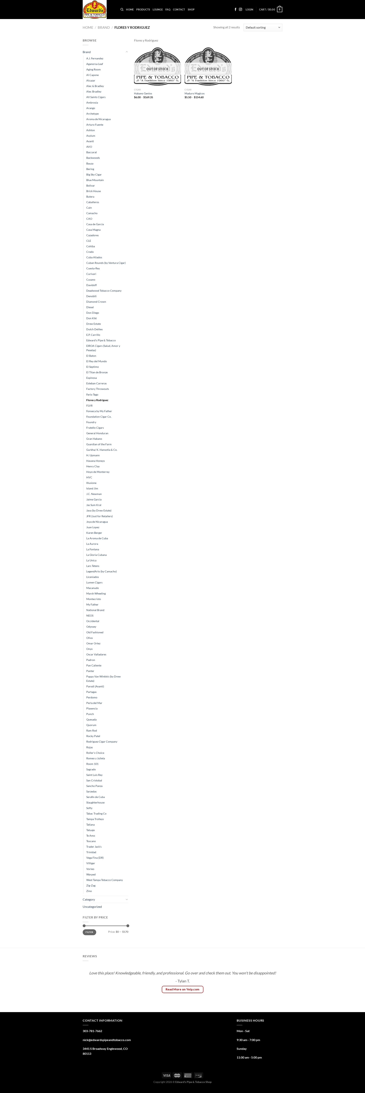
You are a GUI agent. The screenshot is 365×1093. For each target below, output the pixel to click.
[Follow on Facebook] (235, 9)
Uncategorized (92, 906)
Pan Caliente (93, 665)
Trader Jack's (94, 846)
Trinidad (91, 852)
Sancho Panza (94, 785)
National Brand (95, 610)
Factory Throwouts (97, 388)
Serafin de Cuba (95, 797)
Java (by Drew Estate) (98, 510)
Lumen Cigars (94, 582)
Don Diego (92, 312)
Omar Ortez (93, 643)
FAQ (167, 9)
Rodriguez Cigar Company (101, 741)
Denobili (91, 296)
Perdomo (91, 697)
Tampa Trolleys (95, 819)
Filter (89, 932)
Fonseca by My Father (99, 411)
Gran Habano (94, 438)
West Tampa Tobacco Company (104, 880)
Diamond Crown (96, 301)
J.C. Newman (94, 493)
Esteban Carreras (96, 383)
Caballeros (92, 202)
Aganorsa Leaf (94, 63)
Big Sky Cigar (94, 174)
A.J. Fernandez (94, 58)
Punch (90, 714)
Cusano (90, 279)
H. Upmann (93, 455)
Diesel (90, 307)
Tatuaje (90, 830)
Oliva (89, 637)
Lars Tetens (92, 565)
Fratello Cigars (95, 427)
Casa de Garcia (95, 224)
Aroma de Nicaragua (98, 119)
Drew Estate (93, 323)
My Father (92, 604)
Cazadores (92, 235)
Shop (191, 9)
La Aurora (92, 543)
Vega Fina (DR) (95, 857)
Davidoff (91, 285)
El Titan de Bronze (97, 372)
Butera (90, 196)
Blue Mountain (95, 180)
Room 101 (92, 763)
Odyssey (91, 626)
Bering (90, 169)
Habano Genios (143, 93)
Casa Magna (93, 229)
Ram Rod (91, 730)
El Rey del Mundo (96, 361)
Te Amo (90, 835)
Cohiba (90, 246)
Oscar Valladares (96, 654)
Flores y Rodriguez (97, 400)
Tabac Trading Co (96, 813)
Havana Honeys (95, 460)
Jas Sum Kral (93, 505)
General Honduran (97, 433)
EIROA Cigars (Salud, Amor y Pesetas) (103, 348)
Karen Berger (94, 532)
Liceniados (92, 576)
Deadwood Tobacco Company (103, 290)
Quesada (91, 719)
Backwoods (93, 157)
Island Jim (92, 488)
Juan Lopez (92, 527)
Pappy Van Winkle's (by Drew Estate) (103, 678)
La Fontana (92, 549)
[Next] (273, 985)
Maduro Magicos (195, 93)
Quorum (91, 725)
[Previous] (91, 985)
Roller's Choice (95, 752)
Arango (90, 108)
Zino (89, 891)
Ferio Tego (92, 394)
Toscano (91, 841)
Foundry (91, 422)
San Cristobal (94, 780)
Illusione (91, 482)
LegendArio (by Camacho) (101, 571)
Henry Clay (93, 466)
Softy (89, 808)
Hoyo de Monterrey (98, 471)
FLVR (89, 405)
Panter (90, 671)
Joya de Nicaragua (97, 521)
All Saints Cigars (96, 97)
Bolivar (90, 185)
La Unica (91, 560)
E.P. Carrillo (93, 334)
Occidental (92, 621)
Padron (90, 659)
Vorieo (90, 868)
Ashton (90, 130)
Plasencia (92, 708)
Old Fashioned (94, 632)
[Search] (122, 9)
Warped (91, 874)
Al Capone (92, 75)
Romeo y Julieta (95, 758)
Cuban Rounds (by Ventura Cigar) (106, 262)
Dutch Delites (94, 329)
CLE (88, 240)
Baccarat (91, 152)
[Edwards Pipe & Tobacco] (99, 9)
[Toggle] (126, 52)
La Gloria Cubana (96, 554)
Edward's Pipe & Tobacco (101, 340)
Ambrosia (92, 102)
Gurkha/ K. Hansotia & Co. (101, 449)
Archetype (92, 113)
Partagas (91, 691)
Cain (89, 207)
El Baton (91, 355)
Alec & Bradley (95, 86)
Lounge (158, 9)
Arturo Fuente (94, 124)
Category (89, 899)
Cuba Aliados (94, 257)
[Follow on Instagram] (240, 9)
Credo (90, 251)
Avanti (90, 141)
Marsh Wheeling (96, 593)
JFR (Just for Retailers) (99, 516)
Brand (104, 27)
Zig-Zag (90, 885)
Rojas (89, 747)
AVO (89, 146)
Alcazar (90, 80)
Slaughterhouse (95, 802)
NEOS (89, 615)
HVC (89, 477)
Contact (179, 9)
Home (130, 9)
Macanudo (92, 588)
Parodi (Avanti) (95, 686)
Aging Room (93, 69)
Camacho (92, 213)
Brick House (93, 191)
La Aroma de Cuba (97, 538)
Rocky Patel (93, 736)
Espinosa (91, 377)
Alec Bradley (93, 91)
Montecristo (93, 599)
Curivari (91, 273)
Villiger (90, 863)
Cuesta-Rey (93, 268)
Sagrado (91, 769)
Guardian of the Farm (99, 444)
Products (143, 9)
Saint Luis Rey (94, 774)
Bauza (89, 163)
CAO (89, 218)
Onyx (89, 648)
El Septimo (92, 366)
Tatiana (90, 824)
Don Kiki (91, 318)
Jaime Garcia (94, 499)
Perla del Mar (94, 702)
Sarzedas (91, 791)
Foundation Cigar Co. (98, 416)
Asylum (90, 135)
